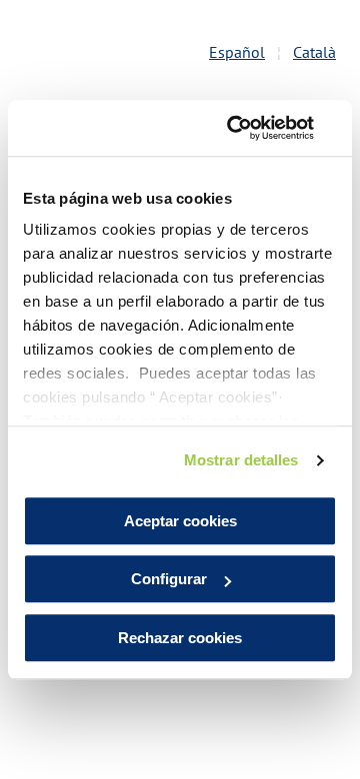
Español (237, 52)
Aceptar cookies (180, 520)
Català (314, 52)
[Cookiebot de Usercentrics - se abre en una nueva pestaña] (254, 128)
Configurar (169, 578)
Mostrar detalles (241, 459)
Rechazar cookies (180, 637)
